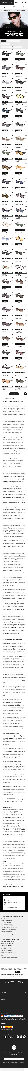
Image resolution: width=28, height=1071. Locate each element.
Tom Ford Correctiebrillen (7, 941)
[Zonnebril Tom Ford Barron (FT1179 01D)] (7, 124)
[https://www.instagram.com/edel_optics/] (21, 1036)
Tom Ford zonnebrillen (16, 497)
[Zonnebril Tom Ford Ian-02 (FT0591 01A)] (21, 252)
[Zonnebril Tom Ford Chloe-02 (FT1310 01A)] (7, 366)
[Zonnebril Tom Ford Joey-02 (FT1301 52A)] (7, 281)
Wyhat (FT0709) (10, 798)
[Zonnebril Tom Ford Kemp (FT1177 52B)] (21, 309)
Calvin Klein (6, 424)
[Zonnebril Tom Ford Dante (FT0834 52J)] (7, 195)
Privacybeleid (22, 1062)
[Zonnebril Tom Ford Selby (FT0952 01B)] (7, 309)
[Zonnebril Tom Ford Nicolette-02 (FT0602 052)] (21, 281)
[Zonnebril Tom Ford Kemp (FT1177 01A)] (7, 295)
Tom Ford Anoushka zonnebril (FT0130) (13, 686)
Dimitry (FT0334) (6, 829)
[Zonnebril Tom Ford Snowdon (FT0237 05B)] (7, 210)
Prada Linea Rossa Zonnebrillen (9, 927)
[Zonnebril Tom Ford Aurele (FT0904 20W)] (7, 238)
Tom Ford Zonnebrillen (7, 924)
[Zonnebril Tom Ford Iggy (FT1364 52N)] (21, 53)
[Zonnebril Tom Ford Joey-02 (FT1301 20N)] (21, 224)
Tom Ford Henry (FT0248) (9, 786)
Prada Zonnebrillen (6, 918)
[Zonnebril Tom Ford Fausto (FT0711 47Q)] (21, 138)
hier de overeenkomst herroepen (14, 1059)
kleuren (12, 814)
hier (22, 975)
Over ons (3, 992)
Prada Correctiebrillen (6, 945)
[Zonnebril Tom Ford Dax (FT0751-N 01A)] (7, 53)
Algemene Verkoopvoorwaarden (10, 1062)
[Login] (14, 7)
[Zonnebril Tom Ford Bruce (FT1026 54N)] (7, 267)
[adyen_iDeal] (17, 1016)
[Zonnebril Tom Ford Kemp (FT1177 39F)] (21, 167)
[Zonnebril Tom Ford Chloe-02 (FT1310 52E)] (21, 338)
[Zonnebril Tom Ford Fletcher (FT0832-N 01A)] (21, 110)
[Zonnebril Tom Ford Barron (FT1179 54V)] (21, 210)
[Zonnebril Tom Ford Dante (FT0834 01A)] (7, 352)
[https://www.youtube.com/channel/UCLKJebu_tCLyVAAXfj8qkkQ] (24, 1036)
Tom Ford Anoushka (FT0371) (9, 817)
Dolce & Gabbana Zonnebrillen (9, 929)
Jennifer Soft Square (7, 643)
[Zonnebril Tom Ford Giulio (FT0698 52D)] (21, 295)
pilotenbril (13, 707)
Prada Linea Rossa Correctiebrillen (9, 957)
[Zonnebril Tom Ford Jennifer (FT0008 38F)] (21, 324)
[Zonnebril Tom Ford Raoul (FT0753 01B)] (21, 124)
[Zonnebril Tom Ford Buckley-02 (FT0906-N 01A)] (7, 181)
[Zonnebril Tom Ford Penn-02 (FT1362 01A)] (7, 252)
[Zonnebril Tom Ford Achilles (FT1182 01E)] (7, 381)
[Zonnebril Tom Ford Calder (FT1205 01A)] (7, 96)
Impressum (14, 1064)
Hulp (2, 1006)
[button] (7, 2)
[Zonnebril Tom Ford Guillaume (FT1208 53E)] (21, 238)
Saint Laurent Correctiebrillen (8, 952)
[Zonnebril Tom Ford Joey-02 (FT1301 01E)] (21, 366)
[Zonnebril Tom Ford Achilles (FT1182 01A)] (21, 267)
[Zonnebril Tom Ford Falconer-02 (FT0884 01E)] (21, 96)
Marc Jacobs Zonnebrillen (7, 934)
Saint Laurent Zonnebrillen (8, 925)
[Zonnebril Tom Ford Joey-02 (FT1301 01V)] (21, 181)
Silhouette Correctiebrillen (7, 955)
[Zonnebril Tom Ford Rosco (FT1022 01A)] (7, 67)
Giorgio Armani (21, 423)
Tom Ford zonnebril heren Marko (11, 672)
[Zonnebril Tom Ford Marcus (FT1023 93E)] (7, 224)
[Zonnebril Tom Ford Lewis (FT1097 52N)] (7, 153)
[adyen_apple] (21, 1016)
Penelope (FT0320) (21, 829)
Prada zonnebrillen (15, 886)
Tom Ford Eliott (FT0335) (8, 818)
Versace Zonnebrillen (6, 933)
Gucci (4, 442)
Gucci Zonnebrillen (6, 922)
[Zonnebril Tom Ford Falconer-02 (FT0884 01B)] (21, 195)
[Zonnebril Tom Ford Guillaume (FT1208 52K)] (7, 338)
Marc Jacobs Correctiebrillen (8, 954)
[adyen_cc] (2, 1016)
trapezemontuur (19, 736)
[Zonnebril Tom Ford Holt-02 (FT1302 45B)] (7, 138)
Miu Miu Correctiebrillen (7, 943)
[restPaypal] (12, 1016)
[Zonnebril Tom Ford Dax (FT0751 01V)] (7, 110)
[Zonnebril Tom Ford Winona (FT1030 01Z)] (21, 352)
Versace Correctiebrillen (7, 950)
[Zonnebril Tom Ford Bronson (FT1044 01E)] (21, 153)
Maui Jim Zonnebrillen (6, 931)
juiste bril (16, 811)
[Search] (4, 7)
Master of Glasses (19, 835)
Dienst (3, 999)
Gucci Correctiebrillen (6, 947)
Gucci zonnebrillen (7, 886)
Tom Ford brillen (6, 497)
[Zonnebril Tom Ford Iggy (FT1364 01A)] (7, 81)
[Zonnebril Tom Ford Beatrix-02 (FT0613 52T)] (21, 67)
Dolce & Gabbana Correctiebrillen (9, 948)
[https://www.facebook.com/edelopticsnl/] (18, 1036)
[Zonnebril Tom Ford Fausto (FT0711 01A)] (21, 81)
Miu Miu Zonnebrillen (6, 920)
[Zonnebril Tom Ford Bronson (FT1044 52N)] (7, 167)
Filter (4, 41)
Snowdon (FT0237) (21, 828)
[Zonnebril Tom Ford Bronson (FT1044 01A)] (7, 324)
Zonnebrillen (6, 10)
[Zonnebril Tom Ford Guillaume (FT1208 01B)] (21, 381)
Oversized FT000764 (19, 656)
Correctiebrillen (21, 10)
